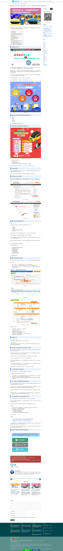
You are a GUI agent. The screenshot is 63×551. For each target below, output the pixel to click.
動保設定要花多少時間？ (14, 36)
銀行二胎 (27, 1)
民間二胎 (30, 1)
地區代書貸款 (45, 51)
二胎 (43, 41)
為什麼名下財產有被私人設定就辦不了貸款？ (17, 40)
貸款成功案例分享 (45, 64)
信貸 (32, 1)
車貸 (34, 1)
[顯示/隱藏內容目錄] (22, 31)
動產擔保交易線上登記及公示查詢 (24, 260)
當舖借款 (44, 61)
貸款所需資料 (45, 65)
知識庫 (44, 62)
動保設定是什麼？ (13, 32)
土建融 (47, 1)
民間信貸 (44, 1)
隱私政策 (13, 537)
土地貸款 (37, 1)
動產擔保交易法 (25, 67)
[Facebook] (12, 465)
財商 (43, 63)
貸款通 (21, 1)
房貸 (24, 1)
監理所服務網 (36, 178)
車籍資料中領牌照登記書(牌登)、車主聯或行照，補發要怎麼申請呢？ (24, 165)
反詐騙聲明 (18, 537)
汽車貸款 (44, 60)
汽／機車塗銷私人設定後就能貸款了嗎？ (17, 43)
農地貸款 (40, 1)
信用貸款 (44, 44)
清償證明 (23, 74)
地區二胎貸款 (45, 50)
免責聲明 (11, 537)
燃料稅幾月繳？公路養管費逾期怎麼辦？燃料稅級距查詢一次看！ (25, 490)
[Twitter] (14, 465)
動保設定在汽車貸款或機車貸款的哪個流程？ (17, 33)
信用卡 (44, 43)
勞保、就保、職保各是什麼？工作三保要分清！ (15, 490)
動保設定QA (13, 39)
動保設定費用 (13, 35)
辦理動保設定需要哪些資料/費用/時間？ (16, 34)
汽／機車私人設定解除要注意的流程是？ (17, 42)
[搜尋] (51, 9)
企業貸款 (50, 1)
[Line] (11, 465)
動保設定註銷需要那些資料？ (15, 37)
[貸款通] (15, 1)
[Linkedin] (15, 465)
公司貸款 (44, 47)
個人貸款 (44, 45)
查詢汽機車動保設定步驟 (14, 38)
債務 (43, 46)
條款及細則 (15, 537)
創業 (43, 48)
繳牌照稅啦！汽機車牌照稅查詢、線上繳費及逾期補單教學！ (36, 490)
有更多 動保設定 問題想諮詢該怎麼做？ (17, 44)
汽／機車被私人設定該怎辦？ (15, 41)
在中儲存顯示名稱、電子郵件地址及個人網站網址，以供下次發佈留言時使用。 (23, 517)
